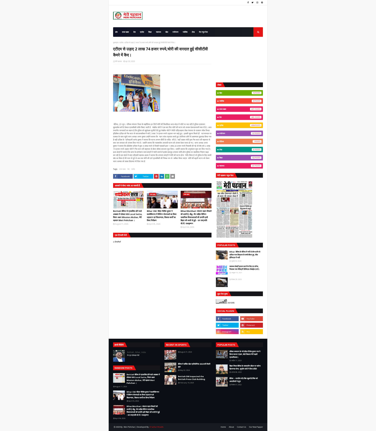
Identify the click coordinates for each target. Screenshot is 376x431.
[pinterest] (261, 2)
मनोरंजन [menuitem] (175, 32)
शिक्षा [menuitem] (150, 32)
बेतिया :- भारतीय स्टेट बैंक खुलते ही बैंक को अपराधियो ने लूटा (243, 380)
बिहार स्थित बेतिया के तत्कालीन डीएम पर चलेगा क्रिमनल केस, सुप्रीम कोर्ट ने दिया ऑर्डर (245, 367)
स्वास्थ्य (237, 165)
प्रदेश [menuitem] (142, 32)
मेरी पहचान (118, 61)
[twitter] (252, 2)
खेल (237, 93)
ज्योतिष (237, 101)
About (231, 427)
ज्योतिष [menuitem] (185, 32)
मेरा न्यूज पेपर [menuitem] (203, 32)
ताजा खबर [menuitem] (125, 32)
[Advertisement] (239, 59)
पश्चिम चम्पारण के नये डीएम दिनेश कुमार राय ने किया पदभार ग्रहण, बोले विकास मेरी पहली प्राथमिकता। (244, 354)
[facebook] (248, 2)
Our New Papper (256, 427)
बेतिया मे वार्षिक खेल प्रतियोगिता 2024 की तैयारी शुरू (194, 365)
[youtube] (251, 318)
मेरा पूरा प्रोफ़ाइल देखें (133, 355)
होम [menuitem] (116, 32)
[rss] (251, 331)
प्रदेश (121, 42)
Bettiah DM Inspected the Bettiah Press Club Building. (192, 378)
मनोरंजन (237, 133)
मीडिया (237, 141)
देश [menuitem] (134, 32)
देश (128, 169)
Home (223, 427)
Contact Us (241, 427)
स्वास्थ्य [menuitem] (158, 32)
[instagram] (257, 2)
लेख (237, 149)
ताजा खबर (122, 169)
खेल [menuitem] (166, 32)
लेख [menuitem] (193, 32)
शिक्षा (237, 157)
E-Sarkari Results (156, 427)
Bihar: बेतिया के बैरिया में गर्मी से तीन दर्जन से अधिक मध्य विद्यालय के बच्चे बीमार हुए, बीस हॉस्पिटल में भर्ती (244, 254)
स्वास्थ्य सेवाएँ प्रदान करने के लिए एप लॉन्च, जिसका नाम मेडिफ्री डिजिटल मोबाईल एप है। (244, 268)
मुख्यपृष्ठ (115, 42)
